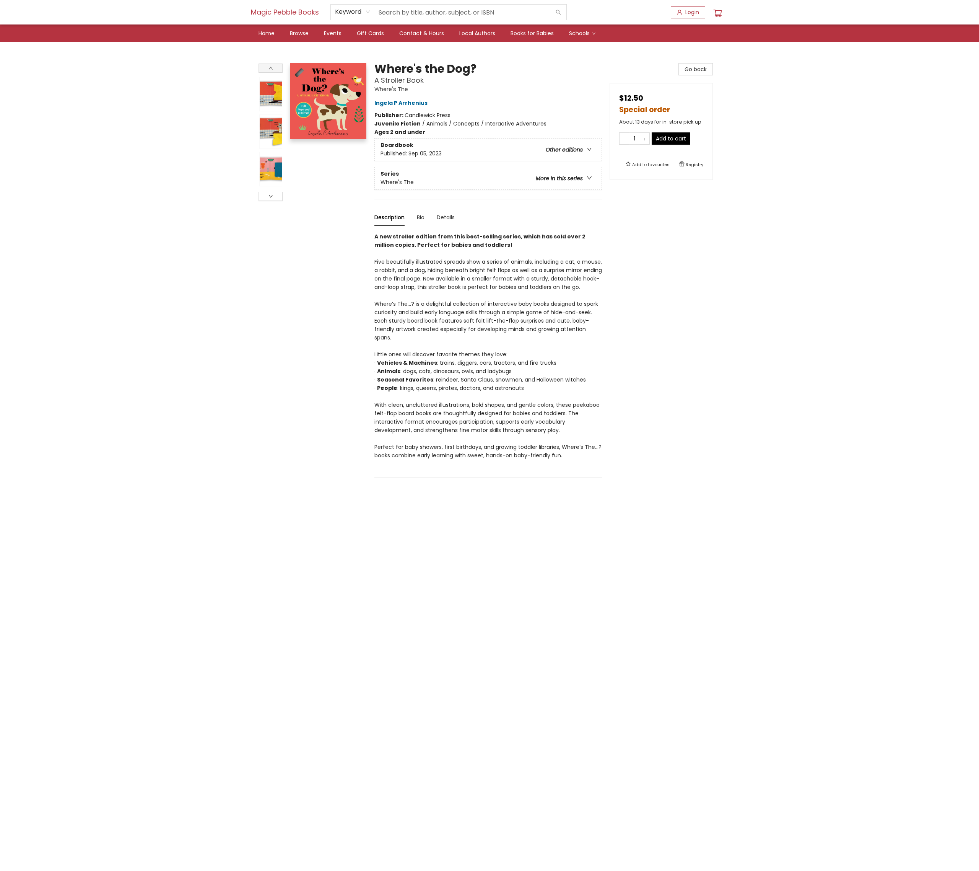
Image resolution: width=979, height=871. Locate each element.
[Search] (558, 12)
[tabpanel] (488, 355)
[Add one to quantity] (644, 138)
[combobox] (353, 12)
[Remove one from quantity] (624, 138)
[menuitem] (266, 33)
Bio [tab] (420, 217)
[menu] (489, 33)
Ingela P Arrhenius (401, 103)
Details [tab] (446, 217)
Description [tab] (389, 217)
